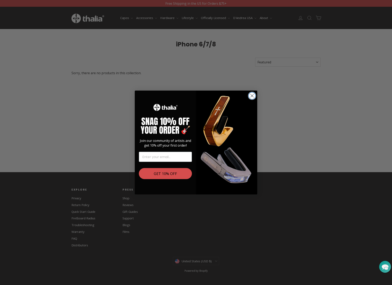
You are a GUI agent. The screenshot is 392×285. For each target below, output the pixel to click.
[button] (385, 267)
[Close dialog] (252, 95)
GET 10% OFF (165, 173)
